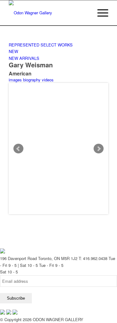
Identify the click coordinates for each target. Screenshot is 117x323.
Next (99, 149)
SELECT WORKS (57, 45)
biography (32, 80)
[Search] (85, 12)
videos (48, 80)
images (15, 80)
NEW (13, 51)
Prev (18, 149)
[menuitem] (85, 12)
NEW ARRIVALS (24, 58)
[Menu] (99, 12)
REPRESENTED (24, 45)
